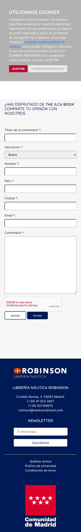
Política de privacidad (40, 466)
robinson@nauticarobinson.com (40, 410)
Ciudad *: (11, 198)
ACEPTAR (18, 68)
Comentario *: (14, 233)
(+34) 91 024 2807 (40, 401)
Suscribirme (40, 443)
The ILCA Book (60, 104)
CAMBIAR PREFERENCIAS (47, 68)
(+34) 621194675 (40, 406)
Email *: (10, 215)
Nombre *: (12, 164)
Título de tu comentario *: (23, 130)
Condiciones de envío (40, 470)
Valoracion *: (14, 147)
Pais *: (9, 181)
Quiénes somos (40, 461)
